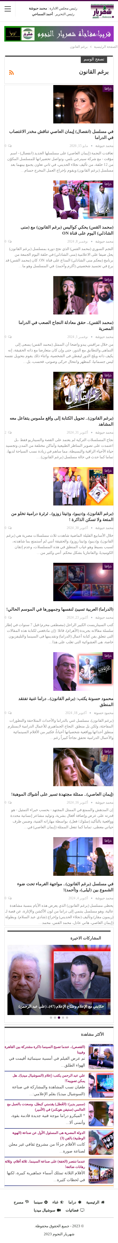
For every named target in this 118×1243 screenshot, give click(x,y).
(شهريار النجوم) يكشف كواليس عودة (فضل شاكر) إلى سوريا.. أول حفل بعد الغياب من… (52, 1003)
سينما (38, 1202)
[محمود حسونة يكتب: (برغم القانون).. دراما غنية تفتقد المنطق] (83, 671)
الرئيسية (92, 1202)
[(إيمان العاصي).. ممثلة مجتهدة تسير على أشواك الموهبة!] (83, 767)
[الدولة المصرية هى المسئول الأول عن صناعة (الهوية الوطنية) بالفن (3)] (101, 1142)
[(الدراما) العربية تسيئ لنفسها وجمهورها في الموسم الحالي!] (83, 582)
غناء (55, 1202)
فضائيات (72, 1210)
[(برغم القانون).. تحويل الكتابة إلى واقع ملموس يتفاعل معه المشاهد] (83, 391)
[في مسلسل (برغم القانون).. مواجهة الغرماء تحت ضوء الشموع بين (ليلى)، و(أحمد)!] (83, 856)
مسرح (18, 1202)
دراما (108, 88)
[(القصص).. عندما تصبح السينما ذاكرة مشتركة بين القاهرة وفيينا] (101, 1056)
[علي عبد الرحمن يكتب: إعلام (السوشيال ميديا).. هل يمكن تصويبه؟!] (101, 1085)
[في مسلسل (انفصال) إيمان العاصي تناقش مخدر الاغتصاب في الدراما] (83, 104)
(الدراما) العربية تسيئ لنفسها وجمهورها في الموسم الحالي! (59, 609)
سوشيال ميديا (44, 1210)
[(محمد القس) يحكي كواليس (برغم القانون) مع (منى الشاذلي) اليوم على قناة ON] (83, 199)
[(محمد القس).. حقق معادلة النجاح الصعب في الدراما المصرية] (83, 295)
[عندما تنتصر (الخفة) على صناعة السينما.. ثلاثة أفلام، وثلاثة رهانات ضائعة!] (101, 1171)
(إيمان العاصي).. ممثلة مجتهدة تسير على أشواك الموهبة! (62, 794)
